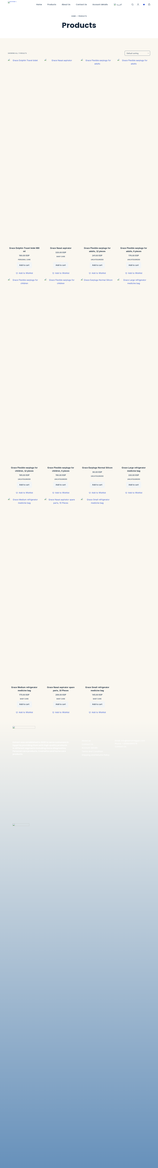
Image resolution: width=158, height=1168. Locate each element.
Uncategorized (97, 259)
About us (86, 740)
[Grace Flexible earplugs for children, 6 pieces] (60, 370)
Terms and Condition (92, 751)
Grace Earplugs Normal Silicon (97, 468)
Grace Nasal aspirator (60, 248)
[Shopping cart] (149, 4)
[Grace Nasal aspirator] (60, 151)
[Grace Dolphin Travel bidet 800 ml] (24, 151)
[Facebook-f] (14, 789)
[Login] (138, 4)
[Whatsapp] (27, 789)
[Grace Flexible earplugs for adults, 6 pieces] (133, 151)
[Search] (132, 4)
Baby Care (61, 256)
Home (39, 4)
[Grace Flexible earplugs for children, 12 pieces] (24, 370)
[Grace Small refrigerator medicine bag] (97, 590)
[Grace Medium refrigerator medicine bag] (24, 590)
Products (51, 4)
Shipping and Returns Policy (95, 755)
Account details (100, 4)
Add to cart (24, 265)
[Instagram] (20, 789)
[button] (24, 273)
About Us (66, 4)
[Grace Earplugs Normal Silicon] (97, 370)
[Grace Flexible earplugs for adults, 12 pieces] (97, 151)
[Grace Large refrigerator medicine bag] (133, 370)
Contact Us (81, 4)
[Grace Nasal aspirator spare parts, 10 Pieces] (60, 590)
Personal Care (24, 259)
